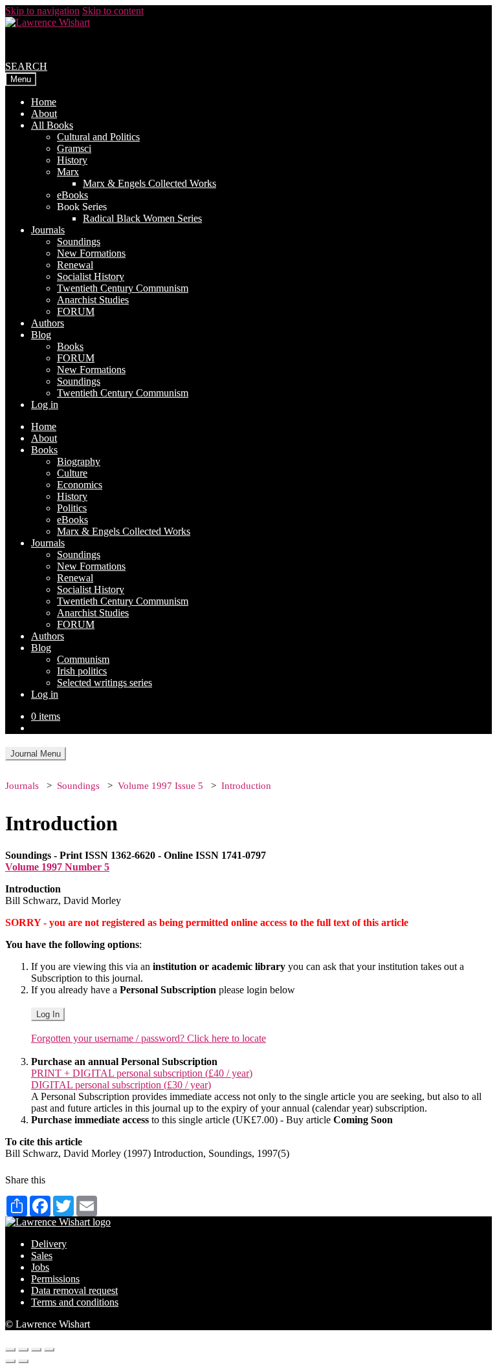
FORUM (75, 311)
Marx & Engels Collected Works (149, 183)
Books (70, 346)
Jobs (40, 1267)
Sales (41, 1255)
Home (43, 101)
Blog (41, 334)
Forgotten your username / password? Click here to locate (148, 1038)
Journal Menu (35, 754)
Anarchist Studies (93, 299)
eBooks (72, 194)
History (72, 160)
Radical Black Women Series (142, 218)
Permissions (55, 1278)
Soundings (78, 241)
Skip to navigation (42, 10)
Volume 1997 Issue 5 (160, 786)
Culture (72, 473)
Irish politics (82, 670)
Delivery (49, 1243)
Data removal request (74, 1290)
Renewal (75, 264)
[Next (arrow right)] (23, 1361)
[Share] (23, 1350)
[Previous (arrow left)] (10, 1361)
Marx (68, 171)
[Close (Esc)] (10, 1350)
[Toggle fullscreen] (36, 1350)
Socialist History (90, 276)
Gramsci (74, 148)
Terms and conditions (74, 1302)
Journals (48, 229)
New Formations (91, 253)
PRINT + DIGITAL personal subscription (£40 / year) (141, 1073)
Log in (44, 404)
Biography (78, 461)
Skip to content (113, 10)
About (44, 113)
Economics (79, 484)
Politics (72, 507)
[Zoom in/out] (49, 1350)
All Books (52, 125)
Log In (48, 1014)
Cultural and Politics (98, 136)
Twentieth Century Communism (122, 288)
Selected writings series (104, 682)
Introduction (246, 786)
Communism (83, 659)
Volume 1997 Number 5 (57, 866)
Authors (47, 323)
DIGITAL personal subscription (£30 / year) (121, 1084)
